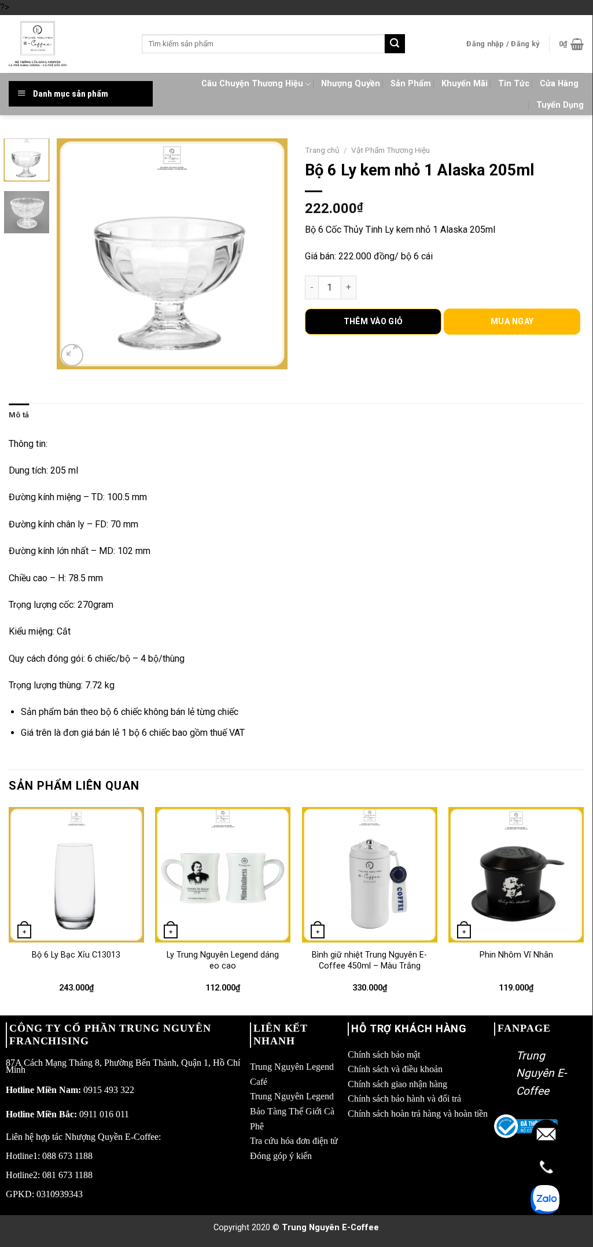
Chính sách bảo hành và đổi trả (404, 1098)
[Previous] (76, 253)
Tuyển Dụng (560, 105)
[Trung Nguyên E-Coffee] (66, 44)
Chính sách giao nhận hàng (397, 1084)
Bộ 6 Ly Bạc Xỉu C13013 (76, 955)
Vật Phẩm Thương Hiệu (390, 150)
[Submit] (394, 43)
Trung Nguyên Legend (292, 1096)
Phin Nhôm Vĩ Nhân (516, 955)
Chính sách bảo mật (384, 1054)
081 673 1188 (67, 1175)
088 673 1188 (67, 1156)
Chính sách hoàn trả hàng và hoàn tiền (418, 1113)
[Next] (268, 253)
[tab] (19, 415)
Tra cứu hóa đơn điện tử (294, 1141)
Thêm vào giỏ (373, 321)
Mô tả (19, 414)
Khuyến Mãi (464, 84)
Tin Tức (513, 84)
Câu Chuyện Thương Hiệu (252, 84)
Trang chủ (322, 150)
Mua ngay (512, 321)
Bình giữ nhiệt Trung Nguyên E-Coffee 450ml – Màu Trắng (369, 960)
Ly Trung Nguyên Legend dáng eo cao (223, 960)
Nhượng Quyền (350, 84)
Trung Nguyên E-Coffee (541, 1073)
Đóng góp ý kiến (281, 1156)
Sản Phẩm (411, 84)
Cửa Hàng (559, 84)
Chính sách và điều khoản (395, 1069)
